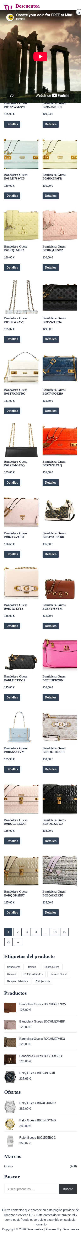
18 (54, 932)
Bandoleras (13, 967)
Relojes (11, 974)
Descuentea (28, 6)
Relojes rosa (43, 981)
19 (64, 932)
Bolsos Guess (51, 967)
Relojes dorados (33, 974)
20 (8, 942)
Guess (8, 1166)
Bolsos (32, 967)
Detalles (12, 124)
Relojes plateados (17, 981)
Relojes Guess (58, 974)
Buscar (68, 1189)
